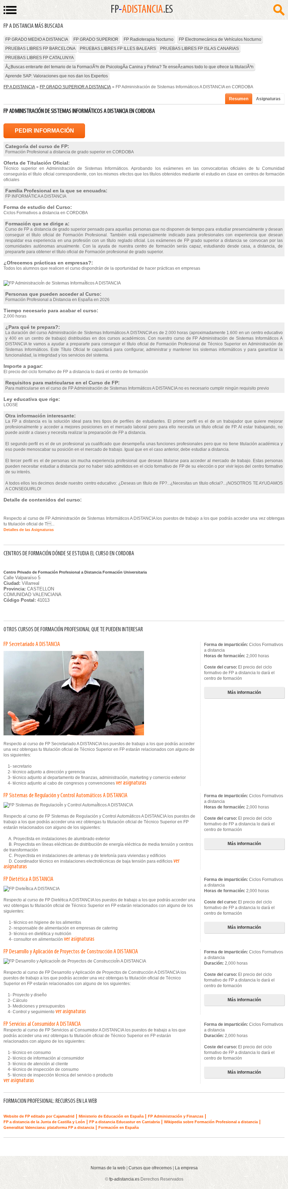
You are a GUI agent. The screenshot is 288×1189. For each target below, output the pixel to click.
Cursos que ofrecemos (150, 1167)
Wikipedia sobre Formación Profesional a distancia (211, 1122)
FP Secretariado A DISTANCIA (32, 644)
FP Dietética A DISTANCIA (28, 879)
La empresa (186, 1167)
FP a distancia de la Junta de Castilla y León (44, 1122)
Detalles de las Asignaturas (29, 530)
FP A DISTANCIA (19, 86)
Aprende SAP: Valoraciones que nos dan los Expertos (56, 75)
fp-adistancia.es (124, 1179)
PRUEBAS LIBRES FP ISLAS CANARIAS (199, 48)
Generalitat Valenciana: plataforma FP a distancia (49, 1127)
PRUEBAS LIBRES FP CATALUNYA (39, 57)
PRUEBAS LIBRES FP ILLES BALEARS (118, 48)
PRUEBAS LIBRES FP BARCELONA (40, 48)
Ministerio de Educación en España (111, 1116)
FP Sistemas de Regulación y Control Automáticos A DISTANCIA (65, 796)
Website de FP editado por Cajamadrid (39, 1116)
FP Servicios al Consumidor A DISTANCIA (42, 1024)
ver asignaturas (131, 783)
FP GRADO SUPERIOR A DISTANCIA (75, 86)
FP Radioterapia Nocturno (149, 39)
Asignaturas (268, 98)
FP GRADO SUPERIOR (95, 39)
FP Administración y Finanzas (175, 1116)
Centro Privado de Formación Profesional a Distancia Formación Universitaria (75, 572)
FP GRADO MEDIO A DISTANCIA (36, 39)
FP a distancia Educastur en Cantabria (124, 1122)
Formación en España (118, 1127)
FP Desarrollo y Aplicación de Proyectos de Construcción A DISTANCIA (71, 952)
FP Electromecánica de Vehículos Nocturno (220, 39)
